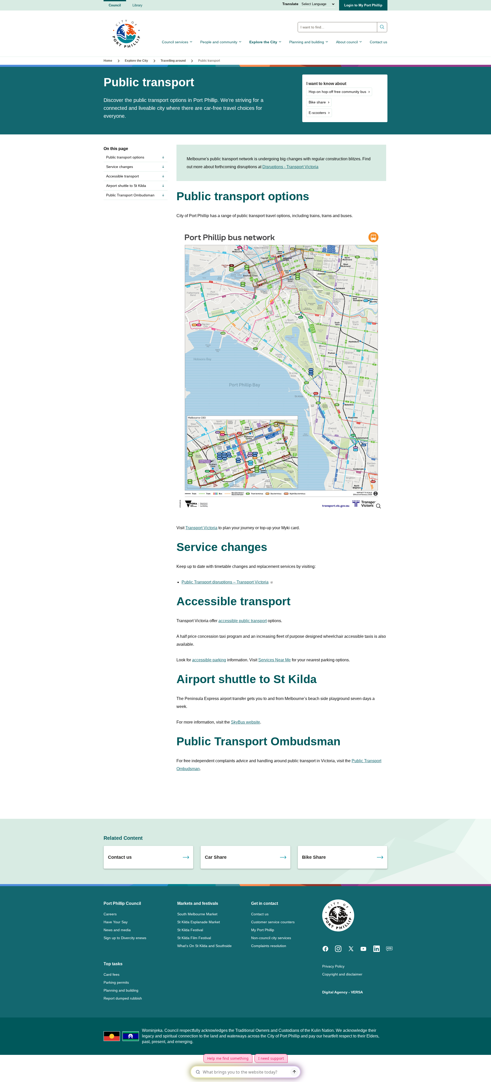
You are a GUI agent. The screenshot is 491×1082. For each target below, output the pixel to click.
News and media (117, 930)
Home (108, 60)
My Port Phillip (262, 930)
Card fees (111, 974)
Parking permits (116, 982)
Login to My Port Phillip (363, 5)
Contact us (378, 42)
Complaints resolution (268, 946)
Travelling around (173, 60)
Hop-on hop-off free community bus (337, 92)
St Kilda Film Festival (194, 938)
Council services (175, 42)
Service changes (119, 167)
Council (115, 5)
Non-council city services (271, 938)
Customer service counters (273, 922)
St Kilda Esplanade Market (198, 922)
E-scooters (317, 113)
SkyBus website (245, 722)
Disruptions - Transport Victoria (290, 167)
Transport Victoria (201, 528)
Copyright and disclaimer (342, 974)
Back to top (465, 1071)
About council (347, 42)
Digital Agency (335, 992)
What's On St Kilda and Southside (204, 946)
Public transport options (125, 157)
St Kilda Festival (190, 930)
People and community (218, 42)
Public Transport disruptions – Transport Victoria (225, 582)
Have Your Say (116, 922)
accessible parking (209, 660)
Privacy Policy (333, 966)
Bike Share (314, 857)
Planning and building (306, 42)
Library (137, 5)
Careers (110, 914)
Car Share (216, 857)
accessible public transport (242, 621)
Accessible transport (122, 176)
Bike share (317, 102)
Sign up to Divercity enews (125, 938)
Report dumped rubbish (123, 998)
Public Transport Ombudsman (130, 195)
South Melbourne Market (197, 914)
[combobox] (342, 27)
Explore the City (263, 42)
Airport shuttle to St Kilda (126, 186)
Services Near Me (274, 660)
